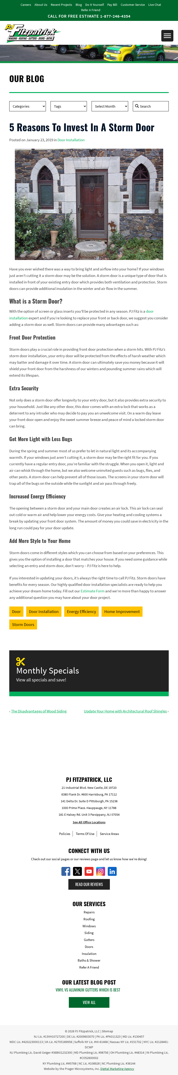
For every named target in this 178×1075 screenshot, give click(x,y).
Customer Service (133, 5)
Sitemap (107, 1031)
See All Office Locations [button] (89, 822)
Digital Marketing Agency (117, 1069)
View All (89, 1002)
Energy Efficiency (81, 611)
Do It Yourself (94, 5)
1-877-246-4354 (115, 16)
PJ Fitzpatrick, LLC (87, 1031)
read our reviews (89, 884)
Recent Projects (61, 5)
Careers (26, 5)
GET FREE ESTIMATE (89, 740)
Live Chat (154, 5)
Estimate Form (93, 591)
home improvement (122, 611)
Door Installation (71, 139)
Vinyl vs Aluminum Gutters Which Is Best (88, 990)
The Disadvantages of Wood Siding (39, 711)
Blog (79, 5)
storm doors (23, 624)
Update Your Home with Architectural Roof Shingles (125, 711)
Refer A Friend (90, 10)
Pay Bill (112, 5)
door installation (44, 611)
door (16, 611)
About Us (41, 5)
